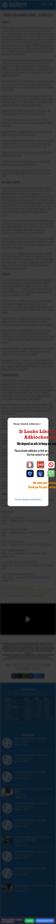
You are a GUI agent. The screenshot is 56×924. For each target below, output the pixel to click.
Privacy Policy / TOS (45, 921)
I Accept (29, 921)
